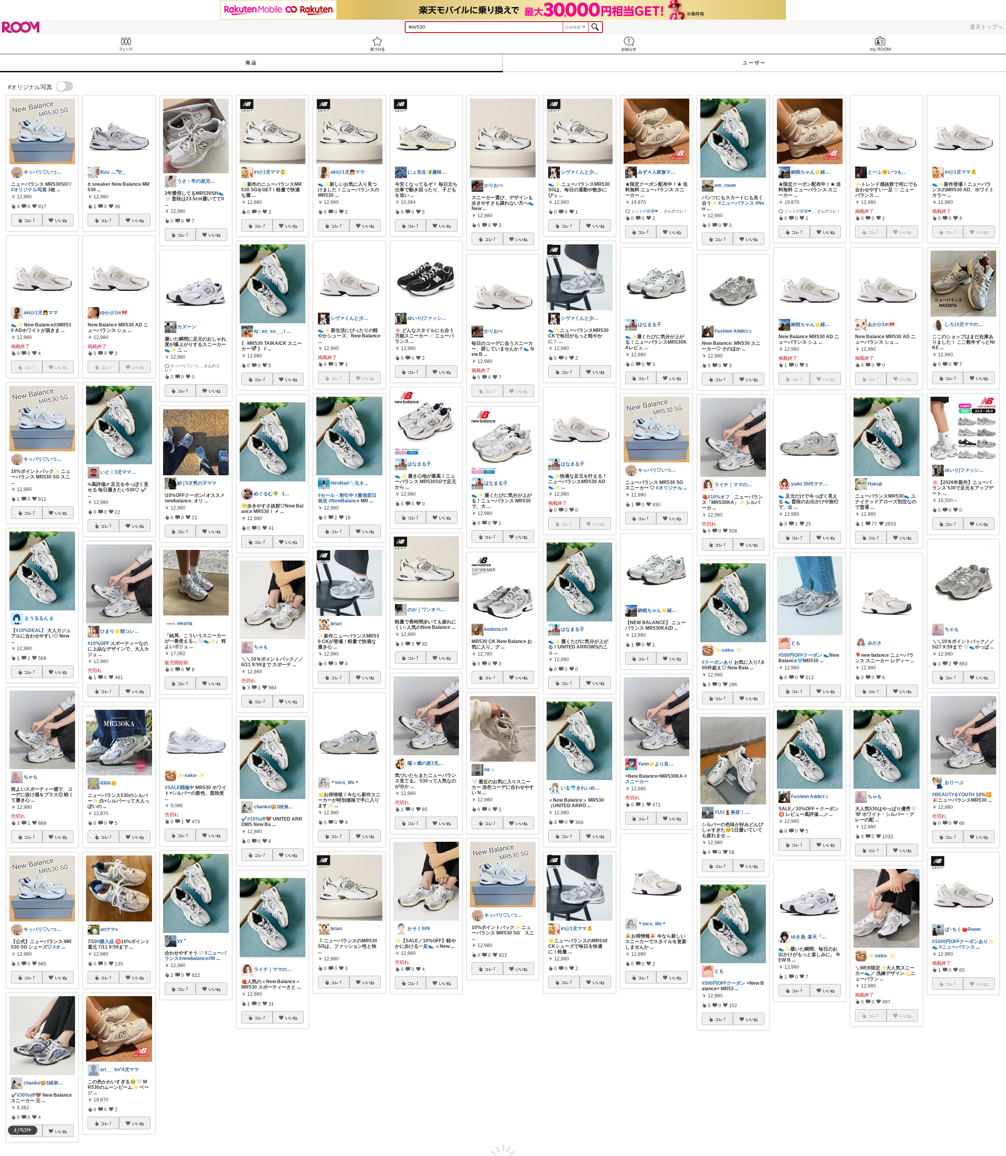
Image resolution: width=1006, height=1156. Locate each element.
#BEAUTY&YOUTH (953, 794)
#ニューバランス (736, 203)
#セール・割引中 (336, 495)
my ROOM (880, 43)
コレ (28, 220)
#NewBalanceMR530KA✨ (885, 1142)
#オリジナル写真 (29, 189)
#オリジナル (669, 488)
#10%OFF (98, 643)
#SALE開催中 (179, 787)
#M (211, 958)
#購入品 (105, 941)
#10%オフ (719, 497)
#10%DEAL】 (31, 630)
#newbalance (193, 958)
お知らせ (628, 43)
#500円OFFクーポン (723, 983)
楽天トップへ (986, 27)
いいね (61, 220)
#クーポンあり (333, 1100)
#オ (57, 947)
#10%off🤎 (259, 819)
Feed (126, 43)
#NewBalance (344, 501)
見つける (377, 43)
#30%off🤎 (29, 1095)
